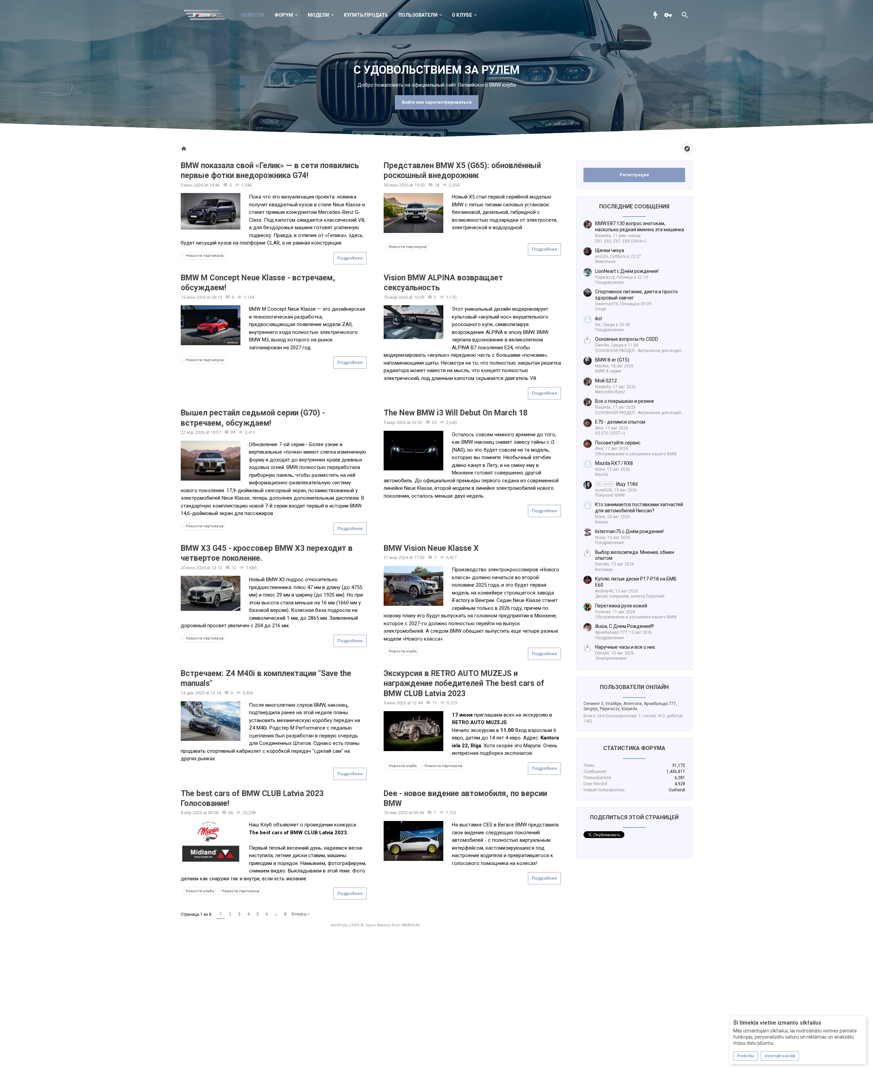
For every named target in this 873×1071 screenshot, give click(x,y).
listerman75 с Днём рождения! (629, 531)
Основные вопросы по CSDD (626, 339)
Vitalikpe (613, 703)
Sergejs (590, 708)
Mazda (601, 474)
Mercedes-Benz (610, 392)
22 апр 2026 (193, 432)
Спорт (600, 309)
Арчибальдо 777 (660, 703)
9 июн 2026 (192, 185)
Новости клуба (403, 651)
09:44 (418, 812)
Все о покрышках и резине (624, 401)
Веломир (603, 569)
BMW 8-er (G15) (612, 360)
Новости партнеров (205, 255)
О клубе (462, 15)
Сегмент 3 (593, 703)
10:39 (419, 297)
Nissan (601, 522)
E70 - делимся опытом (620, 422)
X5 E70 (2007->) (610, 433)
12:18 (215, 692)
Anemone (632, 703)
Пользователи (418, 15)
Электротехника (610, 658)
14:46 (214, 185)
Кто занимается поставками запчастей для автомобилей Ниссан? (639, 507)
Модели (318, 15)
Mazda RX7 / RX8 (614, 463)
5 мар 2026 (395, 422)
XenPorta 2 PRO (345, 925)
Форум (284, 15)
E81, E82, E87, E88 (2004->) (621, 241)
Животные (605, 261)
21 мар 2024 (396, 557)
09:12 (216, 297)
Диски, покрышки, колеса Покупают (630, 596)
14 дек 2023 (193, 692)
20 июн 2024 (193, 567)
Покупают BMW (610, 495)
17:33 (419, 557)
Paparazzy (610, 708)
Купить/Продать (366, 15)
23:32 (417, 422)
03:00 (213, 812)
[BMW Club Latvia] (208, 15)
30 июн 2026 (396, 185)
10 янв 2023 (396, 812)
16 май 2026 (396, 297)
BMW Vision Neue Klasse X (431, 548)
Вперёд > (301, 914)
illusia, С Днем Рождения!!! (624, 626)
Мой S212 (606, 380)
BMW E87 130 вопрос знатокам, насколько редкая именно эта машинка (639, 226)
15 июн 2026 (193, 297)
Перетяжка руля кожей (621, 605)
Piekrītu (745, 1055)
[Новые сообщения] (657, 15)
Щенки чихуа (609, 250)
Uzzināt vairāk (780, 1055)
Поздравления (609, 282)
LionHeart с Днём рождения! (627, 271)
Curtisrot (677, 790)
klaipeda (629, 708)
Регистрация (634, 174)
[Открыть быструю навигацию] (687, 149)
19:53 (419, 185)
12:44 (417, 702)
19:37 (215, 432)
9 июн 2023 (395, 702)
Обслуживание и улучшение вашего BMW (636, 454)
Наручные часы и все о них (625, 647)
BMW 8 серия (608, 371)
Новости (252, 15)
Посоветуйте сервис (617, 442)
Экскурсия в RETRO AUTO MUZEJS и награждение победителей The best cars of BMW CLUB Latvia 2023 (464, 683)
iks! (598, 318)
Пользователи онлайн (634, 687)
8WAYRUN (410, 925)
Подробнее (350, 258)
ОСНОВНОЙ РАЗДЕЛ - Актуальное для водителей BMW (648, 350)
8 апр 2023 (191, 812)
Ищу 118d (617, 484)
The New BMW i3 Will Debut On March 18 (456, 412)
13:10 (216, 567)
